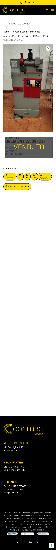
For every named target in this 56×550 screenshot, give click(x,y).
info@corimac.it (12, 492)
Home (6, 31)
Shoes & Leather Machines (26, 31)
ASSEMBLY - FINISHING (16, 36)
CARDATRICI (39, 36)
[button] (52, 10)
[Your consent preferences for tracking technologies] (51, 545)
